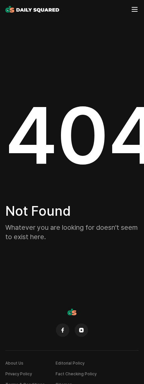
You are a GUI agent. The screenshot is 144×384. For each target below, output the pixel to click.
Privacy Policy (18, 374)
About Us (14, 363)
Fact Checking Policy (76, 374)
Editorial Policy (70, 363)
